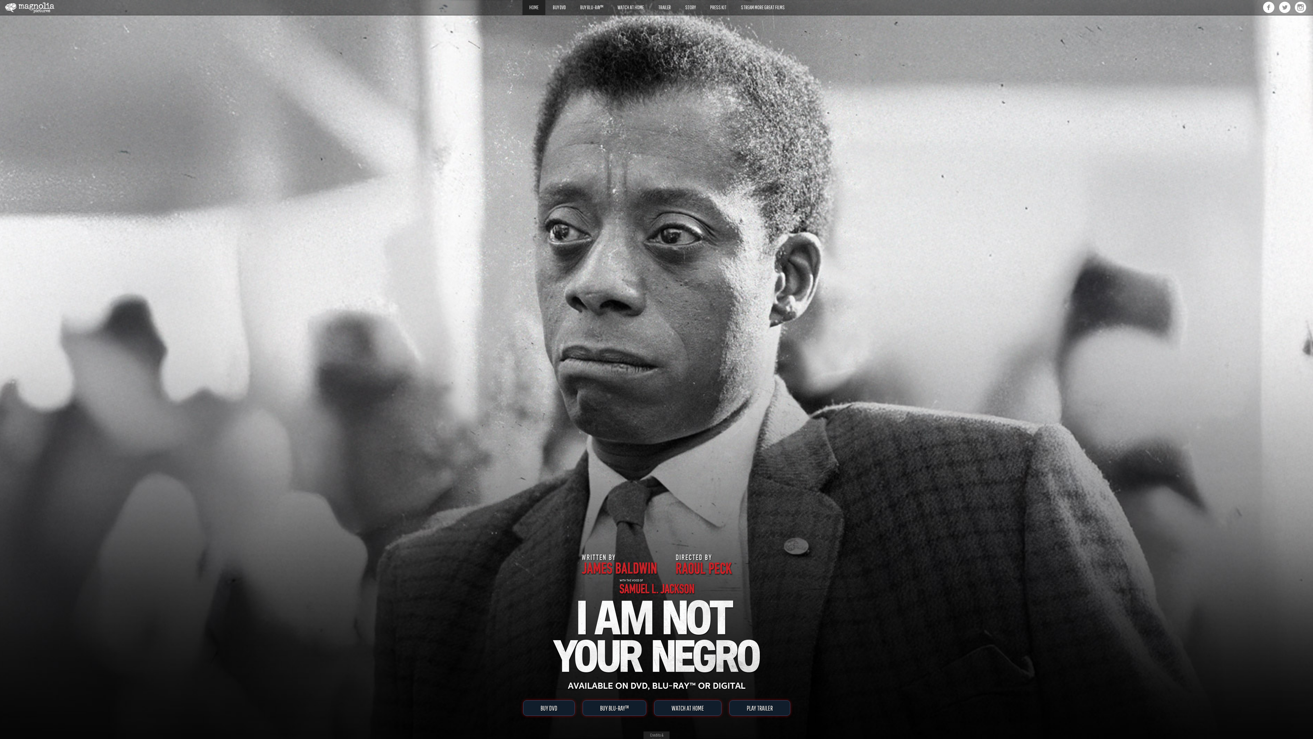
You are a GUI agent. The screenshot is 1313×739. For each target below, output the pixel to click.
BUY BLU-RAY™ (614, 708)
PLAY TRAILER (760, 708)
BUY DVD (549, 708)
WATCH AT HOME (688, 708)
